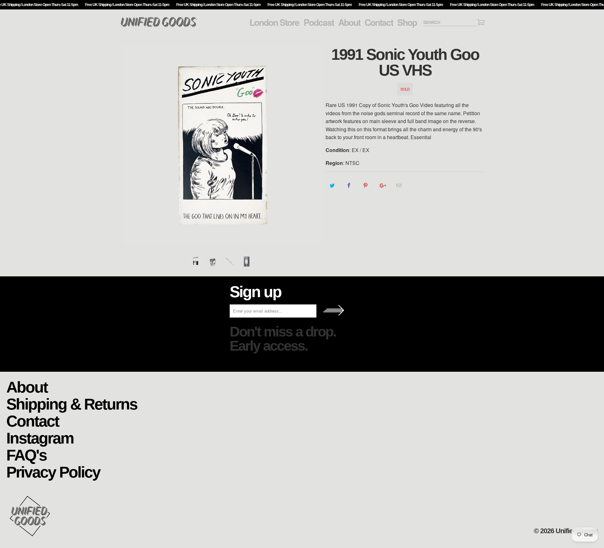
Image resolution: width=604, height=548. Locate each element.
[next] (314, 145)
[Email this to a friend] (399, 185)
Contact (379, 22)
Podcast (319, 22)
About (349, 22)
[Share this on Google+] (382, 185)
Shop (407, 22)
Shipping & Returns (71, 403)
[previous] (130, 145)
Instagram (39, 437)
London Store (274, 22)
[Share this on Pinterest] (365, 185)
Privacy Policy (53, 471)
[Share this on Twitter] (332, 185)
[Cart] (480, 23)
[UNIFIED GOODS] (159, 26)
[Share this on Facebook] (349, 185)
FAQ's (26, 454)
